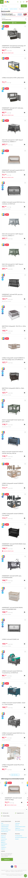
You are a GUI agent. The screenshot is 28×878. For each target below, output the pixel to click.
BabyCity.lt (3, 840)
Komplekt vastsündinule (5, 829)
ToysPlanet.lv (3, 847)
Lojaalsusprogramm (4, 826)
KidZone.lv (3, 849)
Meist (2, 823)
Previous (2, 793)
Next (25, 793)
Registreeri (7, 859)
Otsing (23, 6)
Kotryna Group (4, 839)
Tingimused (17, 823)
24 (24, 774)
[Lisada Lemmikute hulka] (25, 26)
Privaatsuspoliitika (18, 835)
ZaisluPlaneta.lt (4, 844)
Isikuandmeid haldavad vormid (21, 837)
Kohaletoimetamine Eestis (20, 826)
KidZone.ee (3, 837)
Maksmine (17, 824)
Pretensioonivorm (4, 831)
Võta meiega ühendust (19, 829)
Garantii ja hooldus (4, 828)
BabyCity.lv (3, 842)
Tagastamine (17, 828)
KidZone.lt (3, 845)
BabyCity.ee (3, 835)
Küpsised (17, 839)
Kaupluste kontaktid (5, 824)
